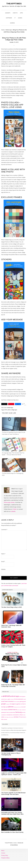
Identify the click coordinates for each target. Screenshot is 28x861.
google (3, 704)
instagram (8, 704)
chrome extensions (18, 699)
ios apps (12, 704)
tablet (24, 714)
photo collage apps (12, 409)
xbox (2, 719)
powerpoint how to (5, 712)
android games (22, 696)
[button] (17, 23)
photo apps (19, 709)
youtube (5, 719)
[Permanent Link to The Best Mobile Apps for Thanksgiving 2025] (14, 459)
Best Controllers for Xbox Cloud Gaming (12, 832)
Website (3, 569)
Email (3, 561)
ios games (17, 704)
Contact (3, 853)
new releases (4, 709)
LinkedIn (13, 511)
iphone (10, 707)
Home (3, 30)
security (23, 712)
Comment (4, 529)
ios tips (3, 707)
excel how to (5, 701)
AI (1, 696)
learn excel (19, 706)
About (2, 850)
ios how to (23, 704)
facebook (11, 701)
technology (6, 717)
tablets (2, 717)
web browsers (11, 717)
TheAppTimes (14, 3)
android (6, 696)
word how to (23, 717)
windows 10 (17, 717)
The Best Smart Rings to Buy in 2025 (11, 607)
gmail (24, 701)
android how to (4, 699)
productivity (12, 712)
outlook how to (12, 709)
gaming (21, 701)
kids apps (15, 706)
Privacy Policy (4, 855)
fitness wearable (16, 701)
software (21, 714)
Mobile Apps (9, 30)
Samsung (18, 712)
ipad (7, 707)
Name (3, 553)
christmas (12, 699)
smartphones (9, 714)
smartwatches (16, 714)
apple (9, 699)
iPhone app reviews (9, 502)
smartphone (3, 714)
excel (25, 699)
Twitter (15, 509)
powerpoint (24, 709)
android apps (14, 696)
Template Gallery (5, 858)
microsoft (23, 707)
